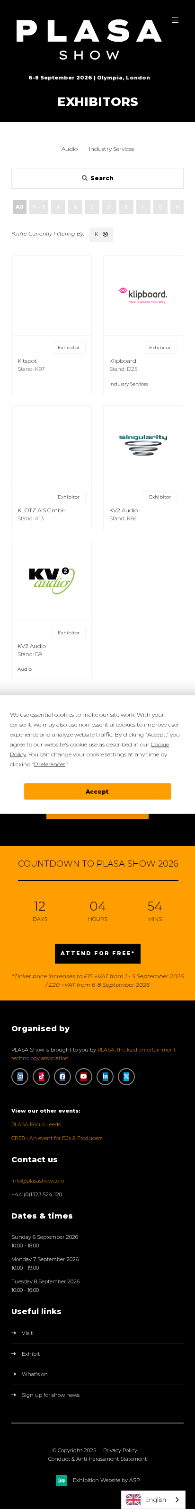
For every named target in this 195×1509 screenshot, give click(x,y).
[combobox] (153, 1500)
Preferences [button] (49, 764)
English (155, 1499)
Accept (97, 791)
